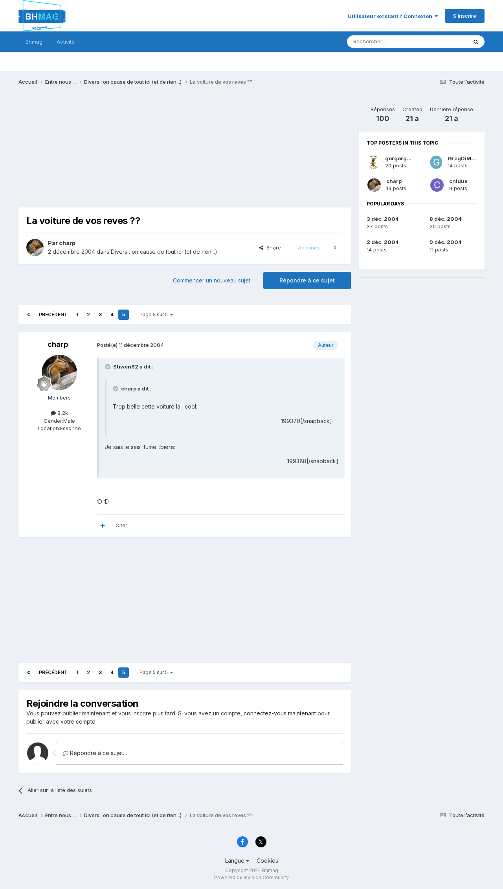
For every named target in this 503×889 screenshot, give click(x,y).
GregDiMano (464, 158)
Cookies (267, 860)
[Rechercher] (476, 41)
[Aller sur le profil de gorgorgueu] (373, 162)
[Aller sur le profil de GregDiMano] (436, 162)
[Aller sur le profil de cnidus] (437, 185)
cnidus (458, 181)
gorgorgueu (401, 158)
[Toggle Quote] (108, 366)
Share (272, 247)
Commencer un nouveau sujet (211, 280)
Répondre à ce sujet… (97, 753)
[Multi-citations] (102, 525)
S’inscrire (464, 16)
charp (67, 243)
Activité (66, 41)
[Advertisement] (161, 152)
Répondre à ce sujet (307, 280)
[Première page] (28, 315)
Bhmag (34, 41)
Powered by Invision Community (251, 877)
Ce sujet (447, 41)
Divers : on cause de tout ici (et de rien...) (164, 251)
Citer (121, 525)
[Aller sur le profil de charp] (35, 247)
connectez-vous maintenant (280, 713)
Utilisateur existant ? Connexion (391, 16)
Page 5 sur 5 (155, 314)
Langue (235, 860)
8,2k (62, 413)
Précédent (53, 314)
